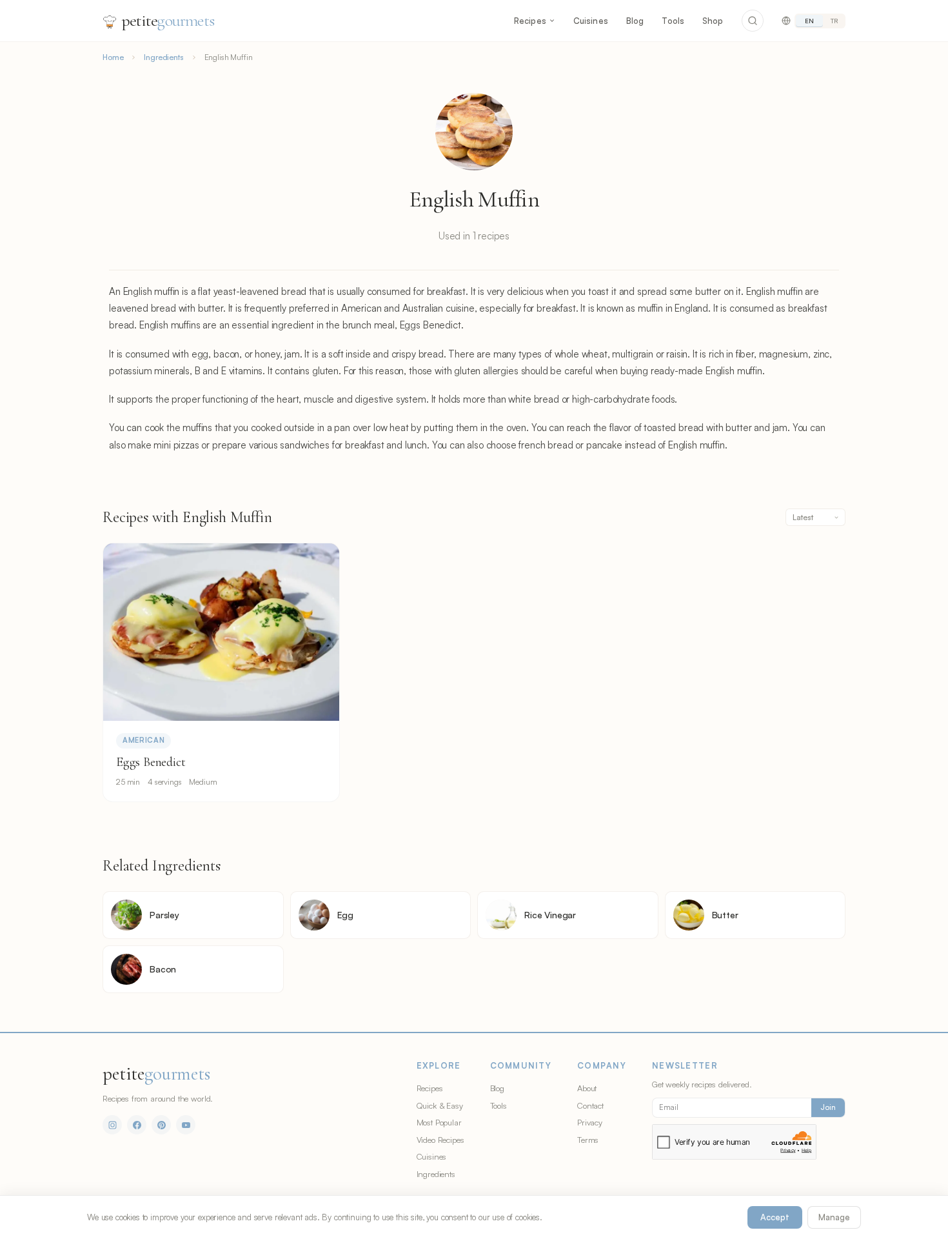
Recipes (530, 20)
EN (809, 21)
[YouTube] (185, 1124)
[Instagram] (112, 1124)
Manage (834, 1217)
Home (113, 57)
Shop (713, 20)
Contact (590, 1105)
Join (828, 1107)
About (587, 1088)
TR (834, 21)
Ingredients (163, 57)
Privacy (589, 1122)
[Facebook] (136, 1124)
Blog (635, 20)
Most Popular (439, 1122)
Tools (673, 20)
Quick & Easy (440, 1105)
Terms (587, 1139)
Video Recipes (440, 1139)
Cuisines (590, 20)
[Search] (753, 21)
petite (168, 20)
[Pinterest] (161, 1124)
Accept (774, 1217)
